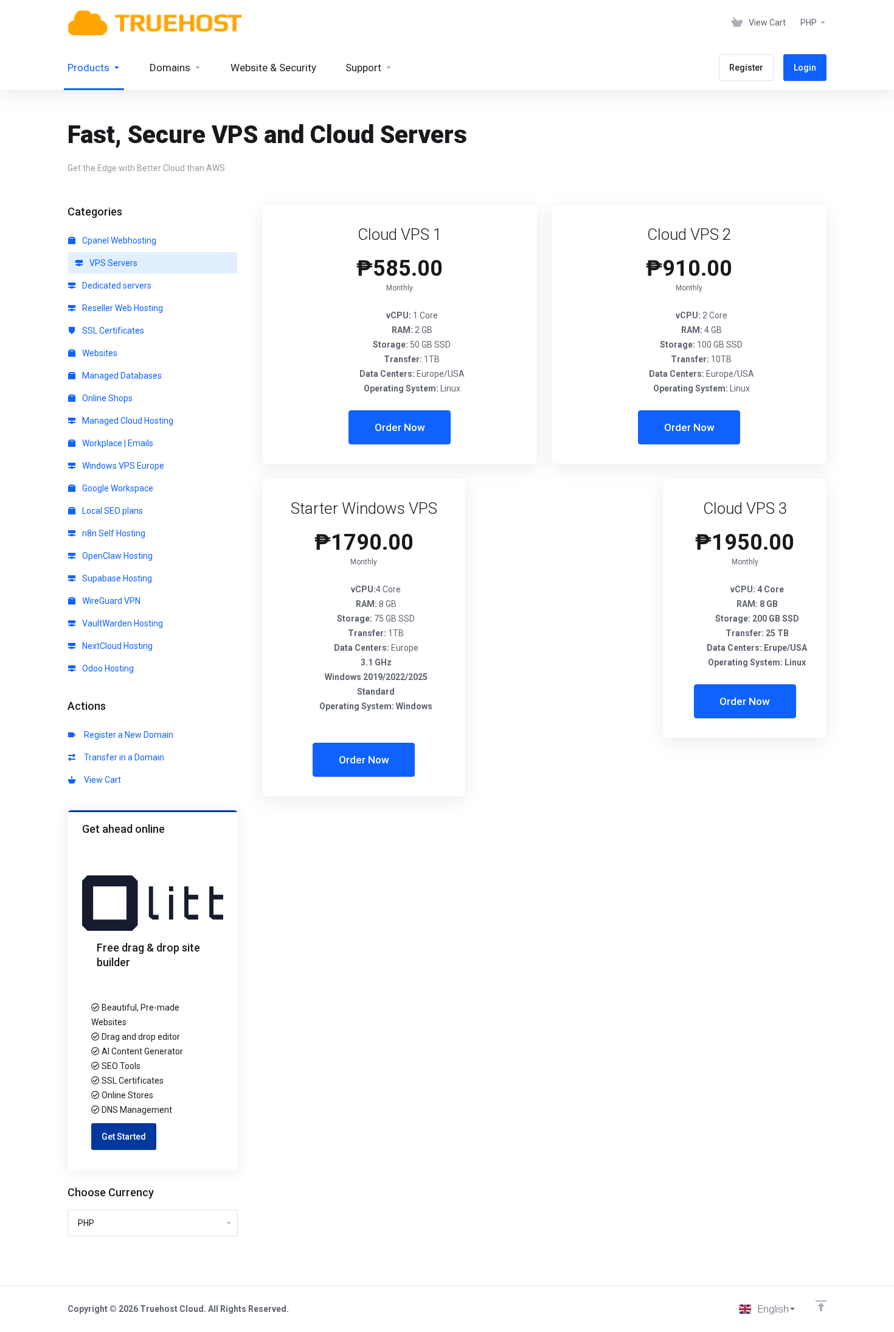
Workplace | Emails (116, 443)
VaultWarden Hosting (121, 623)
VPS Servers (112, 263)
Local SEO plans (111, 511)
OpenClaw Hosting (116, 556)
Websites (98, 353)
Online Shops (106, 398)
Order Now (400, 427)
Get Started (124, 1136)
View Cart (100, 780)
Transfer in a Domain (122, 757)
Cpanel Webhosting (118, 240)
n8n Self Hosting (112, 533)
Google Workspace (116, 488)
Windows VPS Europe (122, 466)
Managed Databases (121, 375)
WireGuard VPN (110, 601)
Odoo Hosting (107, 668)
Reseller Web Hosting (121, 308)
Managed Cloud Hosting (126, 421)
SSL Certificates (112, 330)
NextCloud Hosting (116, 646)
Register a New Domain (126, 735)
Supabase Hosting (116, 578)
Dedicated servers (115, 285)
